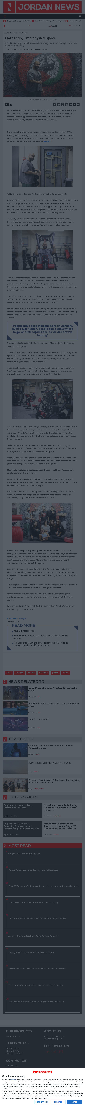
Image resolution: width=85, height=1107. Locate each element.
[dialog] (42, 1087)
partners (13, 1079)
